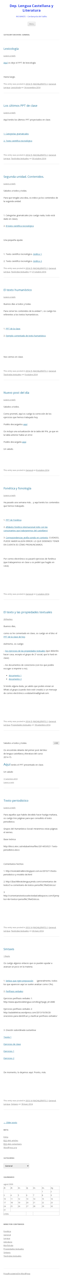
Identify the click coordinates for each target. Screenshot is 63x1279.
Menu (31, 24)
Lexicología (11, 49)
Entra (6, 1137)
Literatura (8, 1242)
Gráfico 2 (37, 261)
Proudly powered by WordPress (17, 1273)
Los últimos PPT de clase (20, 106)
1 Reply (7, 956)
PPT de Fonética (13, 520)
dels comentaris (13, 1144)
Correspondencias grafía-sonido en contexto (27, 537)
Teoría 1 (7, 1037)
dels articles (11, 1140)
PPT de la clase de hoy (14, 636)
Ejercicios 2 (9, 1058)
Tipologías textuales (20, 158)
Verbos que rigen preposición (19, 980)
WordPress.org (10, 1147)
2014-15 (29, 84)
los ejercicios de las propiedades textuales (25, 650)
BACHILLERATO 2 (40, 84)
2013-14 (29, 927)
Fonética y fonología (17, 488)
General (52, 84)
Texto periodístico (16, 801)
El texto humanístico (18, 290)
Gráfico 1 (37, 254)
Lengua (7, 87)
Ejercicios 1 (9, 1051)
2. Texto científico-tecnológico (18, 140)
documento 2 (15, 679)
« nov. (6, 1213)
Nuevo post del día (16, 393)
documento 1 (15, 675)
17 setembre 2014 (10, 779)
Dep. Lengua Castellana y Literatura (31, 8)
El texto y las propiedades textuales (28, 612)
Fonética (7, 1231)
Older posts (10, 1122)
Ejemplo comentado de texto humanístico (26, 335)
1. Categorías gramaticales (16, 133)
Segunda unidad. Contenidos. (24, 177)
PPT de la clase (13, 328)
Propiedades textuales (21, 725)
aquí (25, 424)
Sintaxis (9, 949)
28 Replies (8, 619)
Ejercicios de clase (12, 1044)
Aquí (6, 62)
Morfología (8, 1245)
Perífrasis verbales (14, 991)
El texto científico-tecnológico (20, 226)
